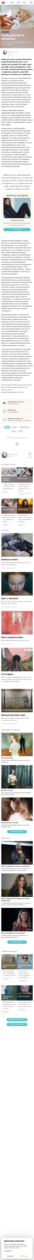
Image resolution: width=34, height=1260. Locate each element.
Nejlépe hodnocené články (17, 1019)
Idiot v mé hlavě (9, 598)
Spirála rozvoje (7, 790)
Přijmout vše (24, 1256)
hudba (7, 427)
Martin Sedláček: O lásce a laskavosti (15, 866)
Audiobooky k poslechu (10, 730)
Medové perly (23, 509)
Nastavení (10, 1256)
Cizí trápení (7, 674)
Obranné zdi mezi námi (13, 715)
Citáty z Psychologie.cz (17, 1024)
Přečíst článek (17, 229)
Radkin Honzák (12, 52)
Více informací (8, 1251)
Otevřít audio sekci (17, 831)
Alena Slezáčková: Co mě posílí (13, 933)
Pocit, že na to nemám (8, 997)
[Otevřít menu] (31, 2)
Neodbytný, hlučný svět (24, 966)
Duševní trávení (9, 559)
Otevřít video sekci (17, 942)
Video (24, 2)
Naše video (5, 838)
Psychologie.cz (3, 2)
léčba (20, 431)
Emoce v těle (22, 478)
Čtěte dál (5, 530)
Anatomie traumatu (6, 479)
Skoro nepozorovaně (12, 637)
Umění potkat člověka (9, 823)
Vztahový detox (17, 220)
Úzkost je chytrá (8, 509)
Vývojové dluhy (7, 758)
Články (12, 2)
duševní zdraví (24, 427)
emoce (14, 431)
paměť (14, 427)
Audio (18, 2)
